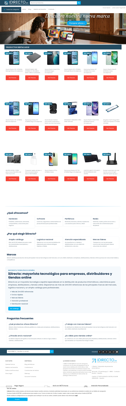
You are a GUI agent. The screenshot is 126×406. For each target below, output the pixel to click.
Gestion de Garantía (11, 367)
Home (24, 9)
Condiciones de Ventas (32, 370)
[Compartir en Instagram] (113, 352)
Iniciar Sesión (106, 8)
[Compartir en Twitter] (103, 352)
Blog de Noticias (29, 364)
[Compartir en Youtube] (110, 352)
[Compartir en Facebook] (99, 352)
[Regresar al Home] (16, 2)
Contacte (51, 9)
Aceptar (17, 399)
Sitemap (27, 373)
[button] (11, 9)
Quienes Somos (10, 364)
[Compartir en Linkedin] (117, 352)
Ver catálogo (14, 308)
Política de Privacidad (12, 370)
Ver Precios (12, 78)
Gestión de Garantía (40, 9)
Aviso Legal (8, 373)
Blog (29, 9)
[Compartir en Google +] (106, 352)
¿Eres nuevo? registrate (118, 8)
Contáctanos (29, 367)
